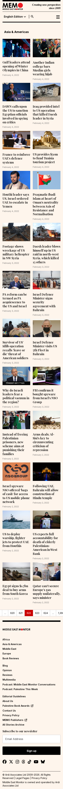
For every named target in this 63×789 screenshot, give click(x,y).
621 (21, 613)
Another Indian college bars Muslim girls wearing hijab (43, 68)
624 (46, 613)
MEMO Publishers (13, 720)
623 (37, 613)
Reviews (7, 675)
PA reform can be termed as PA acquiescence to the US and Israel (15, 300)
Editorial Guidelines (14, 696)
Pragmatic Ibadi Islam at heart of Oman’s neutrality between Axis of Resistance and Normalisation (45, 204)
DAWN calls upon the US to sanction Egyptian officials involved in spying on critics (15, 114)
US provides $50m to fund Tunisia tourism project (45, 158)
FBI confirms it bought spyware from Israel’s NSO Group (45, 396)
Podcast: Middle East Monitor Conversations (29, 684)
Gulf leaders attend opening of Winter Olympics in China (16, 66)
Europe (7, 653)
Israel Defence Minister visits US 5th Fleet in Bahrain (45, 348)
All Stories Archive (13, 724)
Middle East (9, 648)
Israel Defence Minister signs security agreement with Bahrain (44, 302)
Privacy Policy (11, 715)
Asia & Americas (12, 644)
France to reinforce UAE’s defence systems (16, 158)
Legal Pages (22, 778)
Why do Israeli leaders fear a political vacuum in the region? (16, 396)
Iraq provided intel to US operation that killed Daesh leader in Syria (46, 112)
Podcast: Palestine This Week (20, 689)
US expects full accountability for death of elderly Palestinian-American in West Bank (45, 544)
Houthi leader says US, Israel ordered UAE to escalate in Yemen (16, 200)
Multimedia (9, 679)
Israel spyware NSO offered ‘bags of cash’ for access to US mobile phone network (16, 494)
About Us (8, 701)
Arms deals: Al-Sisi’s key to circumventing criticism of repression (43, 442)
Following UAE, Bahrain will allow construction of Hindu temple (45, 492)
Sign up (31, 751)
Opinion (7, 670)
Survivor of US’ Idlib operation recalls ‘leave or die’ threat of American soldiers (15, 350)
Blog (5, 665)
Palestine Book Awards (16, 705)
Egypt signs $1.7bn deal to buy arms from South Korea (15, 590)
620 (12, 613)
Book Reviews (11, 658)
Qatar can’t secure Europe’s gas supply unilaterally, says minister (46, 592)
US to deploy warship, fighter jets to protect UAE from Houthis (16, 540)
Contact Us (9, 710)
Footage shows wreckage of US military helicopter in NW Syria (16, 252)
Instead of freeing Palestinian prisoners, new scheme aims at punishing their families (15, 444)
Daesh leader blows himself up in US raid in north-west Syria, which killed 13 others (46, 254)
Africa (6, 639)
